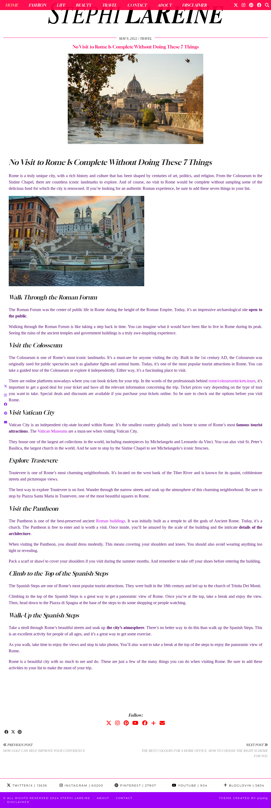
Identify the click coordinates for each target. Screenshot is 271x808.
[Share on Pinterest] (19, 732)
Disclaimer (194, 5)
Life (61, 5)
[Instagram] (243, 5)
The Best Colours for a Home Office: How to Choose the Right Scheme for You (205, 750)
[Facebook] (259, 5)
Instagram (83, 785)
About (164, 5)
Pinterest (137, 785)
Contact (137, 5)
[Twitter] (236, 5)
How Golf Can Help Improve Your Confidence (44, 748)
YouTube (192, 785)
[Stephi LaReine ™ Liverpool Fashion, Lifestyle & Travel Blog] (135, 15)
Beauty (83, 5)
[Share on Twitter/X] (13, 732)
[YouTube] (135, 723)
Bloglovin (246, 785)
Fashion (37, 5)
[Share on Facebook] (6, 732)
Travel (109, 5)
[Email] (162, 723)
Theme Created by (243, 798)
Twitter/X (29, 785)
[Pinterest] (251, 5)
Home (11, 5)
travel (146, 39)
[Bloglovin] (153, 723)
